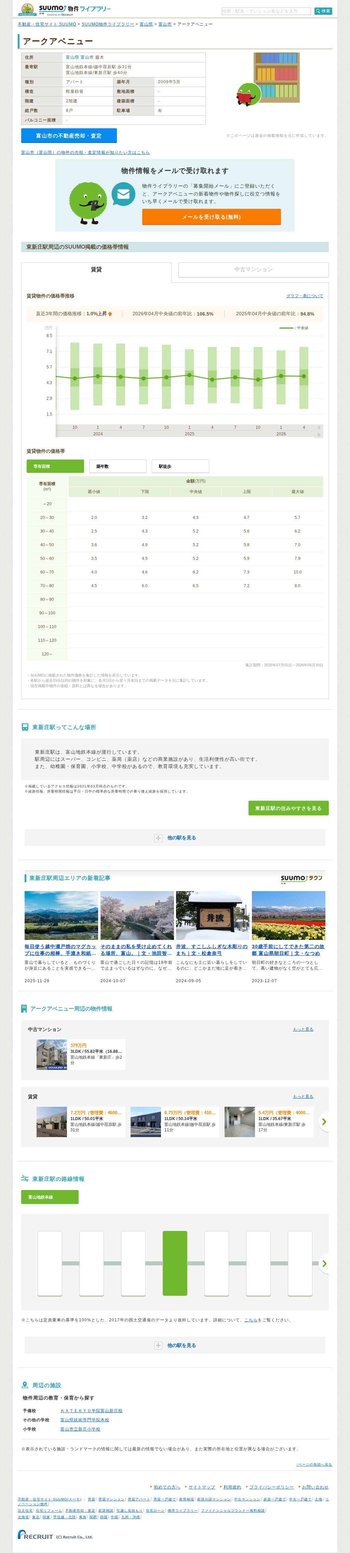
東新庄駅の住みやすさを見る (288, 808)
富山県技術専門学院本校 (84, 1420)
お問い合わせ (315, 1487)
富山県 (146, 24)
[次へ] (324, 1122)
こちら (251, 1320)
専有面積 (41, 466)
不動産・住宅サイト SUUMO (47, 24)
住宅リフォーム (49, 1510)
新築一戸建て (275, 1499)
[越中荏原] (217, 1263)
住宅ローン (155, 1510)
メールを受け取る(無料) (211, 217)
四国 (104, 1517)
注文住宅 (25, 1510)
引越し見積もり (130, 1510)
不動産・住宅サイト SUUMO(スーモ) (49, 1499)
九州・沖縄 (130, 1517)
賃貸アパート (139, 1499)
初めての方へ (167, 1487)
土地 (318, 1499)
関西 (93, 1517)
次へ (324, 1263)
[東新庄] (175, 1263)
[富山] (50, 1263)
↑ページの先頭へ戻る (314, 1464)
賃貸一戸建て (164, 1499)
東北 (36, 1517)
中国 (114, 1517)
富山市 (165, 24)
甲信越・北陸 (64, 1517)
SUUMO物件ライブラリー (108, 24)
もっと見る (303, 1029)
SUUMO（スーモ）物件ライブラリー (64, 9)
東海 (82, 1517)
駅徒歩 (165, 466)
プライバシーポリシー (272, 1487)
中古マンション (247, 1499)
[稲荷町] (92, 1263)
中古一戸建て (300, 1499)
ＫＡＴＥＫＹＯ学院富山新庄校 (91, 1410)
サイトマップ (202, 1487)
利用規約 (232, 1487)
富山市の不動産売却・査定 (69, 136)
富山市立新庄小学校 (80, 1429)
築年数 (102, 466)
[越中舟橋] (300, 1263)
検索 (326, 11)
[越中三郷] (258, 1263)
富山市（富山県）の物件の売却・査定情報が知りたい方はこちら (85, 152)
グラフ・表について (304, 295)
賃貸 (91, 1499)
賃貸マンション (111, 1499)
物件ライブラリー (183, 1510)
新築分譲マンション (214, 1499)
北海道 (23, 1517)
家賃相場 (186, 1499)
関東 (46, 1517)
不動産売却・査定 (80, 1510)
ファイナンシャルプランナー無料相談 (233, 1510)
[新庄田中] (133, 1263)
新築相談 (105, 1510)
